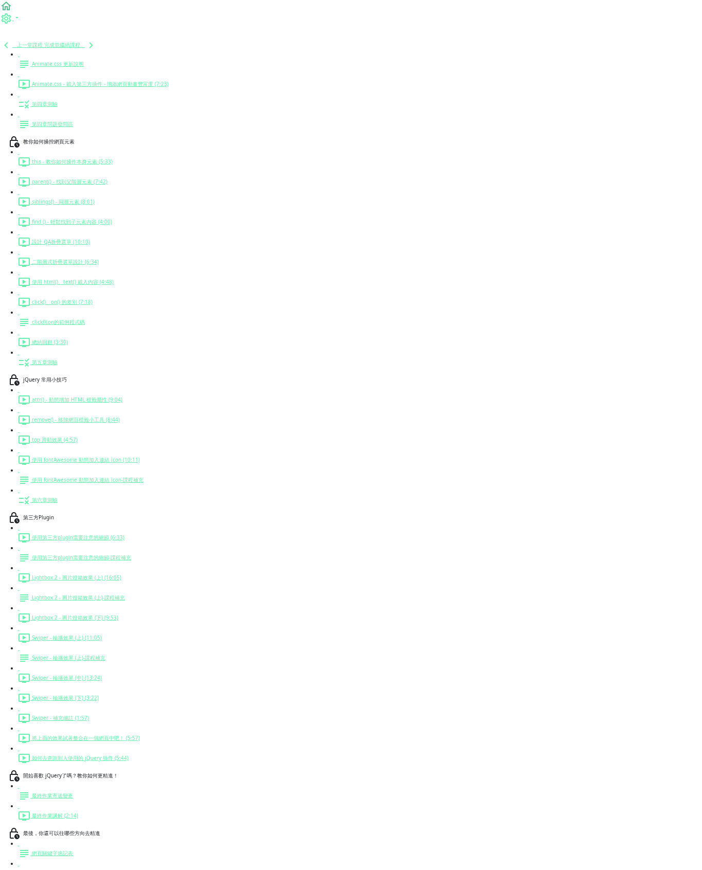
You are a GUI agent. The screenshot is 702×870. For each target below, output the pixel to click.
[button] (6, 5)
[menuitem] (9, 18)
